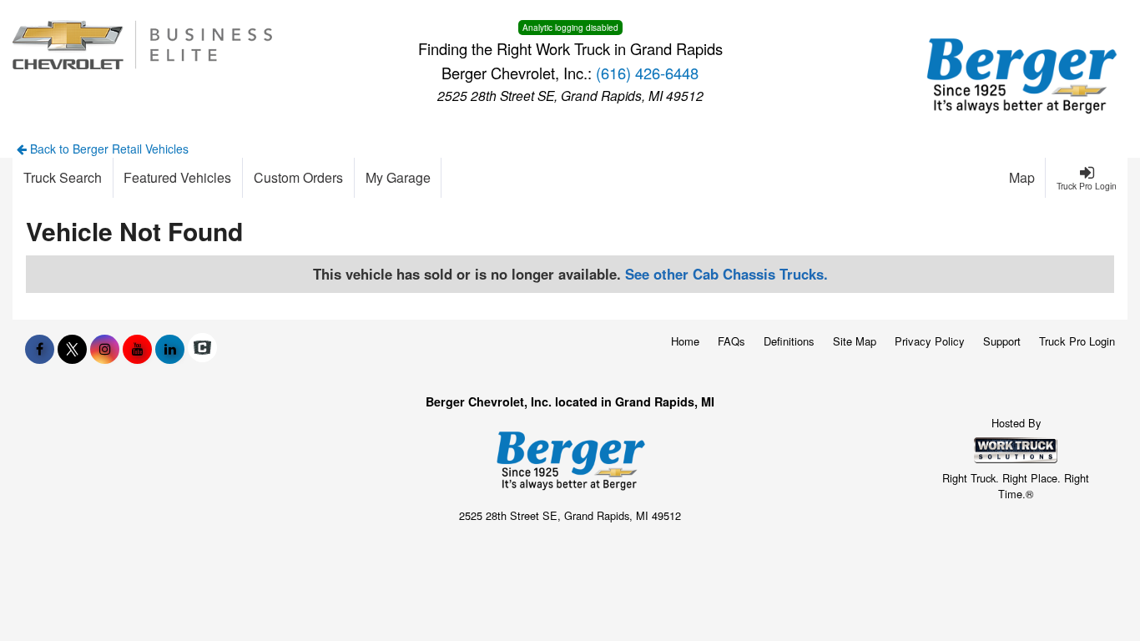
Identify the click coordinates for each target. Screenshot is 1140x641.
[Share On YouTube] (137, 349)
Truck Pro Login (1077, 341)
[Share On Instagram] (104, 349)
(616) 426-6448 (647, 72)
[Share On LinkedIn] (169, 349)
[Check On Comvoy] (202, 349)
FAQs (731, 341)
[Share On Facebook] (39, 349)
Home (685, 341)
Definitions (789, 341)
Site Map (854, 341)
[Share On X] (72, 349)
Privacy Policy (930, 341)
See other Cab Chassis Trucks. (726, 274)
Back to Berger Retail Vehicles (108, 148)
